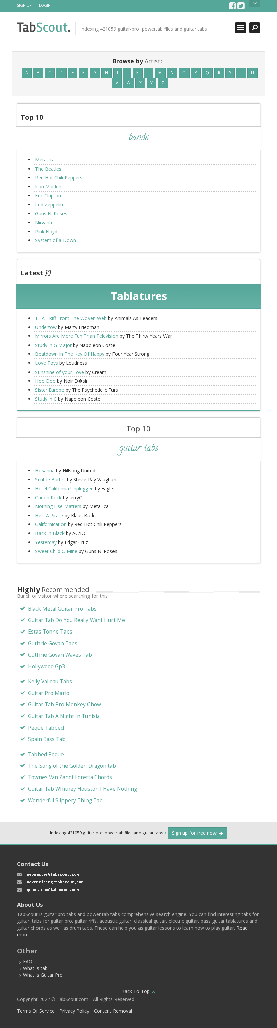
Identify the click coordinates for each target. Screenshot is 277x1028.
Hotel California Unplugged (64, 488)
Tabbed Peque (46, 754)
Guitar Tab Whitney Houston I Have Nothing (82, 788)
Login (45, 5)
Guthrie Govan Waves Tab (60, 654)
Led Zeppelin (49, 204)
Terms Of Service (36, 1011)
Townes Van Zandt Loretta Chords (70, 777)
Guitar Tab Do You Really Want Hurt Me (76, 620)
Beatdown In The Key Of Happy (69, 354)
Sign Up (24, 5)
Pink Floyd (46, 231)
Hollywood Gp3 (46, 666)
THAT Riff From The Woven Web (71, 318)
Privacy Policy (74, 1011)
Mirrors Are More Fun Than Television (76, 336)
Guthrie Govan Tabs (52, 643)
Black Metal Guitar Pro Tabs (62, 608)
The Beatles (48, 169)
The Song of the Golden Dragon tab (72, 765)
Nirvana (43, 222)
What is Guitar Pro (43, 975)
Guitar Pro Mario (48, 693)
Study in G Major (53, 345)
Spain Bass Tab (47, 739)
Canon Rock (48, 497)
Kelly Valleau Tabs (50, 681)
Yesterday (46, 542)
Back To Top (136, 991)
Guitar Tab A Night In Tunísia (64, 716)
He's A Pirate (49, 515)
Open (254, 3)
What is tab (35, 968)
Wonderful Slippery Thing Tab (65, 800)
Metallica (45, 159)
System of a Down (55, 240)
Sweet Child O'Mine (56, 551)
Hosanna (45, 470)
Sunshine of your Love (59, 372)
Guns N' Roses (51, 213)
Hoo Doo (45, 381)
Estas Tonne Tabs (50, 631)
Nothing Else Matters (58, 506)
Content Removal (113, 1011)
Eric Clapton (48, 195)
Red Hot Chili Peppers (58, 177)
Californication (51, 524)
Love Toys (46, 363)
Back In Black (50, 533)
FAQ (27, 961)
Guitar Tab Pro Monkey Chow (64, 704)
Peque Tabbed (46, 727)
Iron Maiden (48, 186)
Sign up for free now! (195, 833)
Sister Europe (49, 390)
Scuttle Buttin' (50, 479)
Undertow (46, 327)
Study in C (46, 398)
